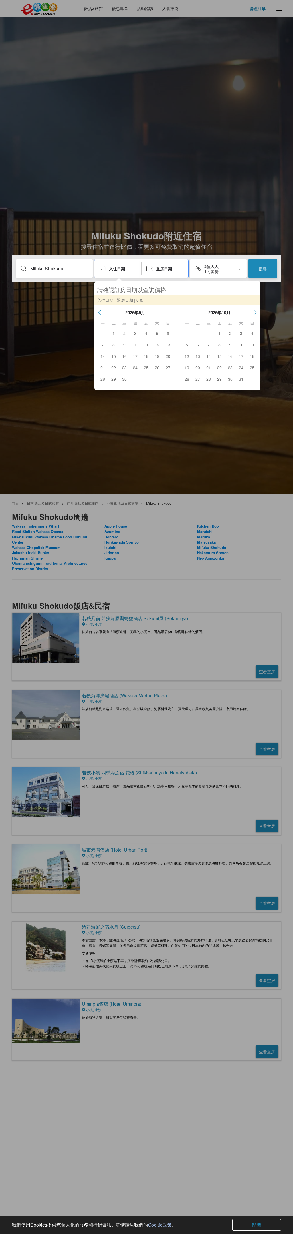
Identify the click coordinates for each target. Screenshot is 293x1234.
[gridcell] (113, 333)
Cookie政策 (160, 1224)
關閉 (256, 1224)
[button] (99, 312)
